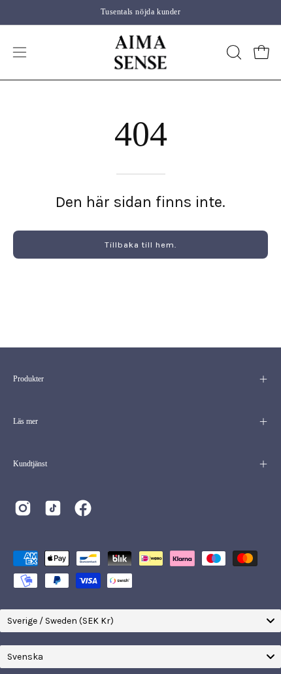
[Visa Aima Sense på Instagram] (23, 508)
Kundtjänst (30, 463)
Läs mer (25, 421)
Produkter (28, 378)
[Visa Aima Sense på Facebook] (83, 508)
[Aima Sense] (140, 52)
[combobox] (140, 620)
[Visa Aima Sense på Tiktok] (53, 508)
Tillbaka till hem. (140, 244)
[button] (232, 52)
